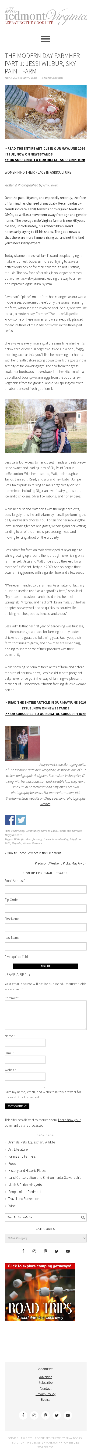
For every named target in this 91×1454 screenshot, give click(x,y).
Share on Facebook (10, 820)
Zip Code (11, 900)
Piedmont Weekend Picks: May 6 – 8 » (61, 863)
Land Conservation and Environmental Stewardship (44, 1177)
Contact (45, 1388)
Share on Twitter (21, 820)
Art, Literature (18, 1149)
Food (12, 1163)
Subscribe (45, 1382)
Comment (12, 998)
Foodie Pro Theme (48, 1438)
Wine (11, 1206)
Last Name (12, 937)
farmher (26, 839)
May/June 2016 (13, 835)
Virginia (16, 843)
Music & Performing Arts (25, 1184)
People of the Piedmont (24, 1191)
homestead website (25, 798)
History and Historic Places (27, 1170)
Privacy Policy (46, 1394)
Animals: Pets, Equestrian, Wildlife (31, 1142)
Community (32, 830)
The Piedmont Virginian (46, 19)
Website (10, 1070)
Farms (47, 839)
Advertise (45, 1377)
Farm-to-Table (49, 830)
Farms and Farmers (70, 830)
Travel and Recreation (23, 1198)
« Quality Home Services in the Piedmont (33, 853)
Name (10, 1036)
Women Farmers (32, 843)
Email (10, 1053)
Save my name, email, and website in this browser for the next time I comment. (43, 1094)
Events (45, 1399)
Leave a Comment (52, 77)
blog (21, 830)
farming (37, 839)
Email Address (15, 880)
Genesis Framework (46, 1442)
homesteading (60, 839)
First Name (12, 919)
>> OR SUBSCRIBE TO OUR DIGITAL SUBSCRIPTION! (45, 160)
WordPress (45, 1447)
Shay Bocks (74, 1438)
